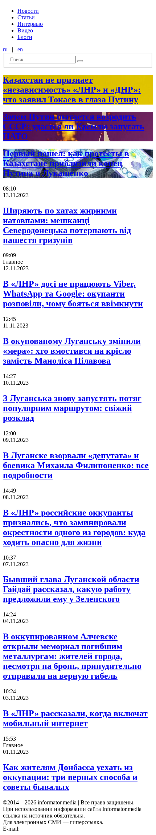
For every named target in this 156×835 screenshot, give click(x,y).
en (20, 49)
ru (5, 49)
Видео (25, 30)
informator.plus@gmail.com (53, 829)
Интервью (30, 24)
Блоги (24, 37)
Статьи (26, 17)
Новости (28, 11)
